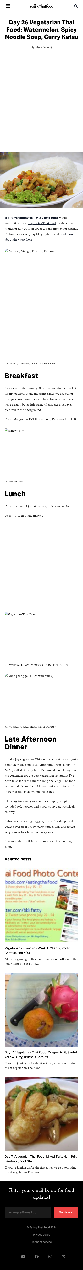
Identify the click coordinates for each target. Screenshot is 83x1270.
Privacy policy (41, 1235)
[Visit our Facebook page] (36, 1257)
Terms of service (41, 1242)
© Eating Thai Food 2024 (42, 1228)
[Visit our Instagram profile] (50, 1257)
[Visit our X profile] (63, 1257)
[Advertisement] (41, 99)
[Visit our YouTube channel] (23, 1257)
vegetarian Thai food (42, 223)
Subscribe (66, 1212)
